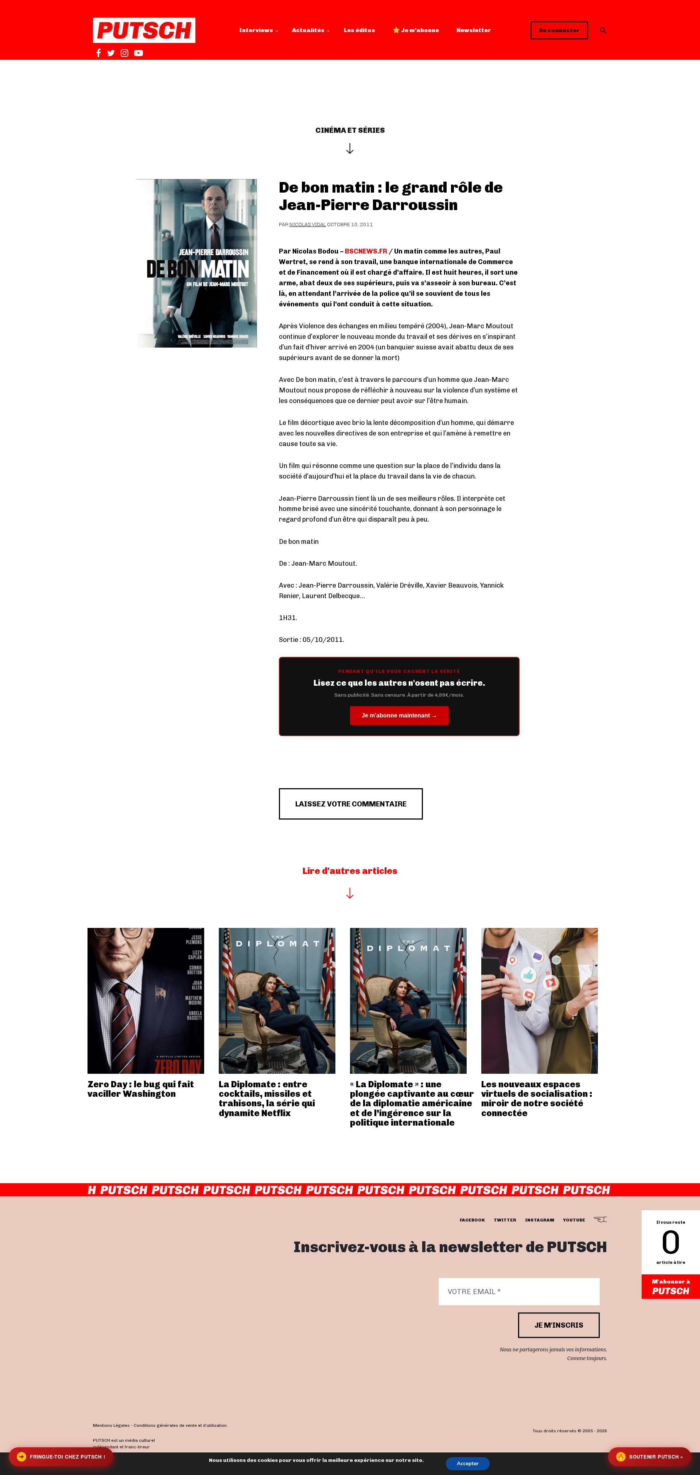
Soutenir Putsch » (650, 1456)
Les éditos (359, 30)
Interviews (256, 30)
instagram (539, 1220)
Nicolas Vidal (307, 224)
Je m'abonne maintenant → (399, 715)
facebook (472, 1220)
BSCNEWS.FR (365, 251)
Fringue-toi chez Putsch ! (62, 1456)
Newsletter (473, 30)
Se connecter (559, 30)
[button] (603, 30)
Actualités (308, 30)
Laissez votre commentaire (351, 804)
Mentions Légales (111, 1425)
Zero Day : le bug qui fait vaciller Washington (141, 1089)
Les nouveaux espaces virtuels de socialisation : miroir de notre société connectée (536, 1098)
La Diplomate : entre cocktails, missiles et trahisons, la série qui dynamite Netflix (267, 1098)
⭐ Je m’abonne (416, 30)
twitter (505, 1220)
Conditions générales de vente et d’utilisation (180, 1425)
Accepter (468, 1463)
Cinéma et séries (350, 130)
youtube (574, 1220)
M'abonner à (671, 1281)
